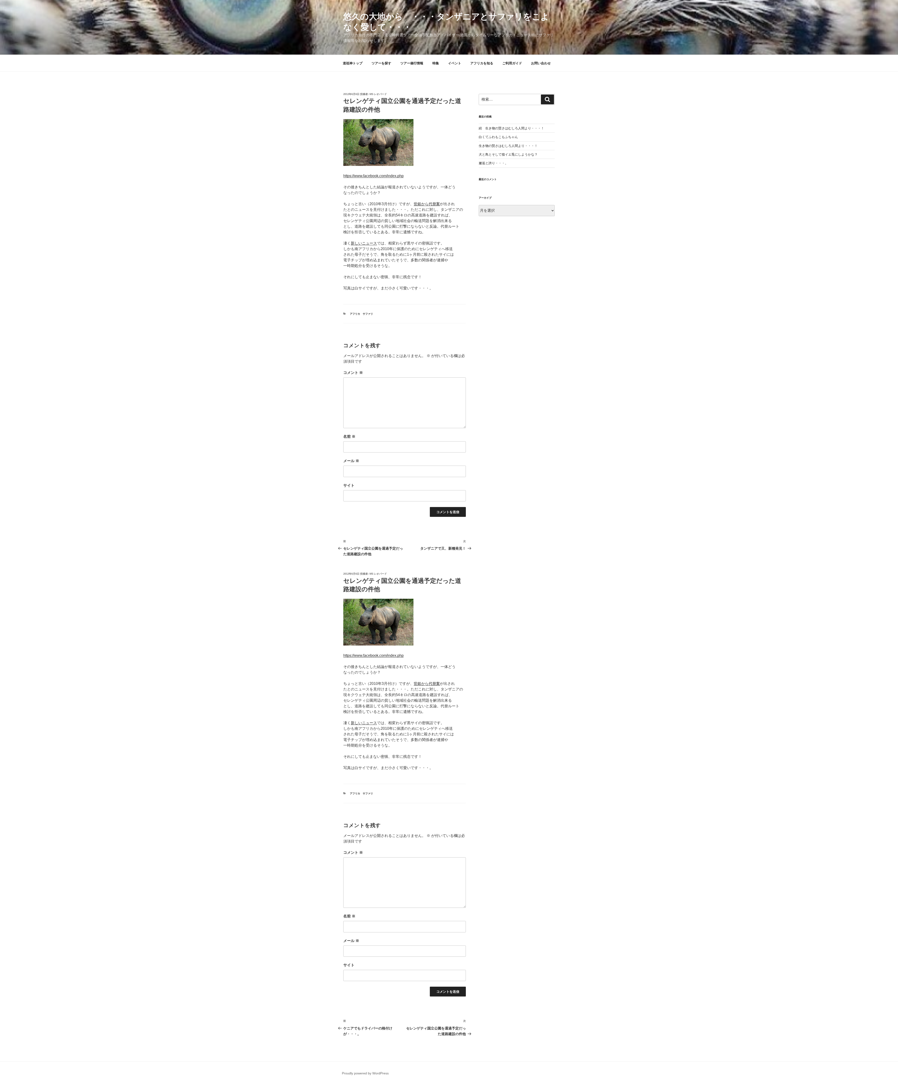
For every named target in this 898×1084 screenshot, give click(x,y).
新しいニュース (364, 243)
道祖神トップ (352, 63)
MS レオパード (378, 94)
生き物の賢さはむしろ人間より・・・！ (508, 146)
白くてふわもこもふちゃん (498, 137)
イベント (454, 63)
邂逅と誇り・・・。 (493, 163)
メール (351, 461)
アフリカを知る (481, 63)
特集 (435, 63)
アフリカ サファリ (361, 313)
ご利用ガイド (512, 63)
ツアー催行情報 (411, 63)
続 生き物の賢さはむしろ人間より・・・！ (511, 128)
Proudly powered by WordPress (365, 1073)
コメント (353, 373)
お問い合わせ (541, 63)
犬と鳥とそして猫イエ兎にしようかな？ (508, 154)
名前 (349, 436)
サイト (349, 485)
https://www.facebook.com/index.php (373, 176)
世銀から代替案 (427, 204)
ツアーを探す (381, 63)
